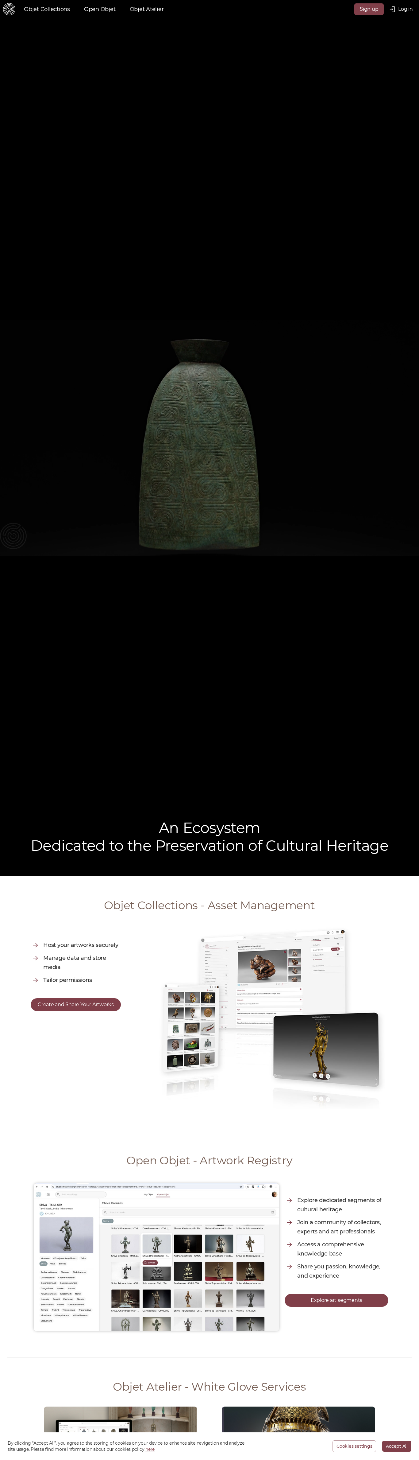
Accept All (397, 1446)
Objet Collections (47, 9)
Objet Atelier (147, 9)
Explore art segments (336, 1300)
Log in (405, 9)
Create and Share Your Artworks (76, 1004)
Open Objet (100, 9)
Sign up (369, 9)
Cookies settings (354, 1446)
